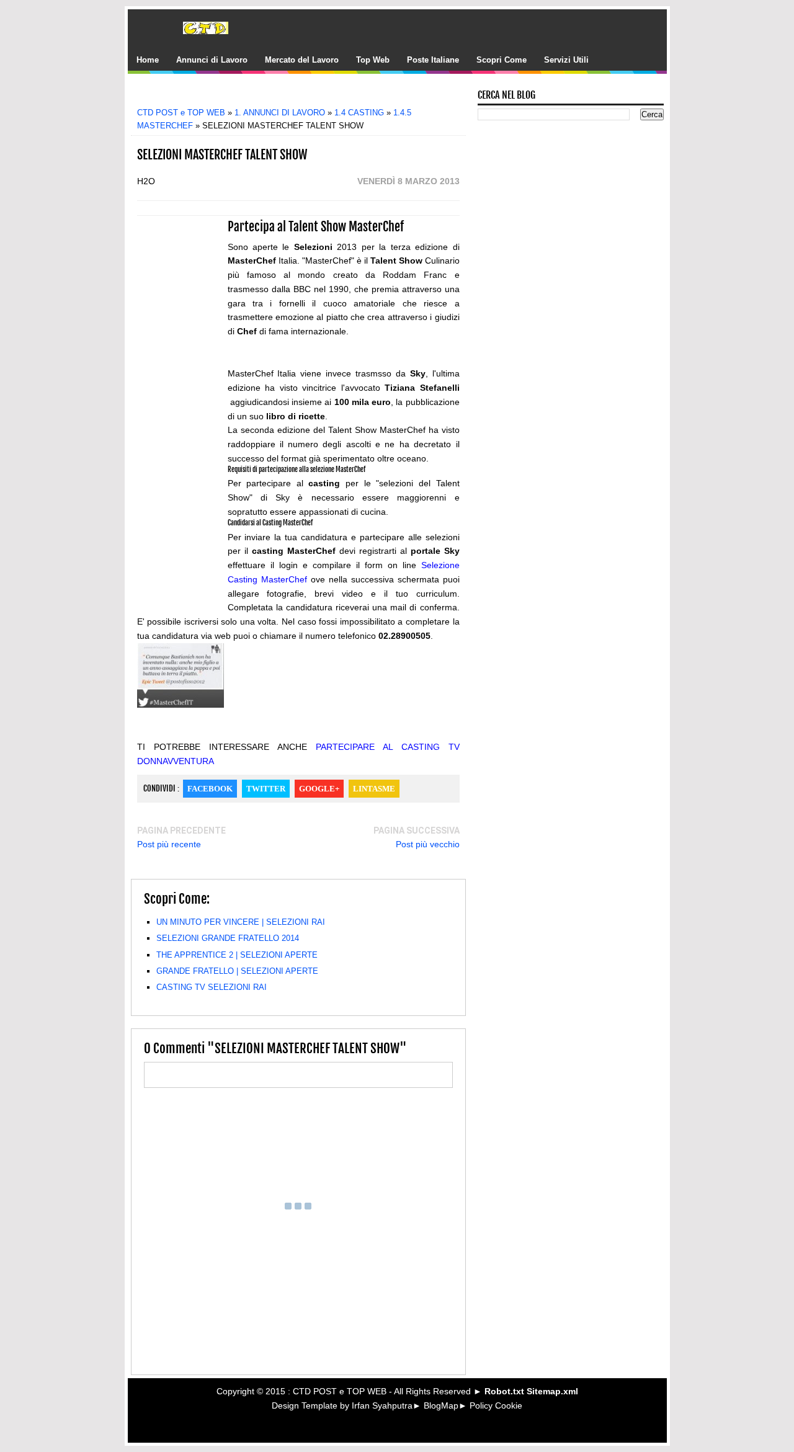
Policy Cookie (496, 1405)
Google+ (319, 788)
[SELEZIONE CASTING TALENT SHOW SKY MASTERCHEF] (180, 705)
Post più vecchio (428, 844)
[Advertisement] (307, 94)
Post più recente (169, 844)
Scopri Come (501, 60)
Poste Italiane (433, 60)
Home (147, 60)
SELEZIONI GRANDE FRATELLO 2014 (227, 938)
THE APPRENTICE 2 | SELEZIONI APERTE (237, 955)
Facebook (210, 788)
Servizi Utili (566, 60)
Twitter (265, 788)
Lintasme (374, 788)
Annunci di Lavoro (212, 60)
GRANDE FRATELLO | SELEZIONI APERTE (237, 971)
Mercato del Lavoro (302, 60)
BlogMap (441, 1405)
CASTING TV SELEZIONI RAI (211, 987)
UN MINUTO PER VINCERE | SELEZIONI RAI (240, 922)
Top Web (373, 60)
